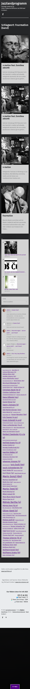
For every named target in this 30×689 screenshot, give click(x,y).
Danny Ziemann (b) (11, 405)
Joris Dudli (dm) (17, 464)
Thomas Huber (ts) (17, 533)
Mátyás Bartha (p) (12, 502)
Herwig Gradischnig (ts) (11, 447)
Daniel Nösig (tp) (9, 402)
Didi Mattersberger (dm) (12, 410)
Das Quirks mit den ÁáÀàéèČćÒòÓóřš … (15, 272)
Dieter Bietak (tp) (7, 412)
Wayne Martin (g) (20, 542)
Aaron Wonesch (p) (7, 370)
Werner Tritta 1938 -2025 (11, 289)
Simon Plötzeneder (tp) (21, 531)
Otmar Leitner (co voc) (8, 513)
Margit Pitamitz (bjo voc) (20, 473)
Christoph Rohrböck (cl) (9, 394)
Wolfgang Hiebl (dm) (9, 547)
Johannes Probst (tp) (7, 459)
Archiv (4, 299)
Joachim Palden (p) (10, 452)
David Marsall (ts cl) (8, 407)
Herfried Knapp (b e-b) (11, 443)
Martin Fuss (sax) (8, 482)
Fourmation (8, 216)
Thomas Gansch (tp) (7, 533)
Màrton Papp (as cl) (8, 499)
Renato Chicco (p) (19, 520)
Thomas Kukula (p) (19, 535)
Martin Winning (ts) (8, 491)
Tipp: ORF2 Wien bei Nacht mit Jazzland (15, 255)
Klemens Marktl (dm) (18, 470)
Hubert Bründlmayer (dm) (9, 449)
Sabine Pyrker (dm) (19, 528)
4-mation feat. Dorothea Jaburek (13, 66)
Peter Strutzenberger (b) (20, 515)
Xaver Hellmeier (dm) (8, 555)
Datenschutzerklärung (19, 612)
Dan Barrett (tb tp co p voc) (9, 399)
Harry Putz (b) (6, 429)
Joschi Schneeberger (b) (12, 468)
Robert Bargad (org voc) (8, 524)
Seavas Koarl (15, 310)
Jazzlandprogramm (14, 3)
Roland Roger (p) (6, 526)
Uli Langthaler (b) (9, 542)
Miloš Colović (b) (9, 494)
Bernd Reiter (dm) (19, 380)
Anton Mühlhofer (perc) (10, 378)
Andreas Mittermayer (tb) (9, 372)
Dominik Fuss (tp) (16, 412)
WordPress (4, 612)
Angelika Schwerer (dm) (9, 376)
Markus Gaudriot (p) (10, 480)
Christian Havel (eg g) (11, 390)
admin (8, 310)
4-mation (7, 167)
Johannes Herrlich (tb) (10, 457)
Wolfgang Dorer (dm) (10, 545)
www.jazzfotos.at (6, 571)
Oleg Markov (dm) (17, 507)
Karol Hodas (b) (8, 470)
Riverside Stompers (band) (10, 522)
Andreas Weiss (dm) (8, 374)
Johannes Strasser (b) (11, 461)
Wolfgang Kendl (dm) (11, 550)
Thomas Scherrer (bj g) (12, 538)
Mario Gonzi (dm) (12, 476)
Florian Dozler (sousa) (8, 422)
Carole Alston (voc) (8, 387)
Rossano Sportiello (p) (8, 528)
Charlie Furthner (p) (19, 387)
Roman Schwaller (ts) (18, 526)
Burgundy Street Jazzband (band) (10, 385)
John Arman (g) (6, 465)
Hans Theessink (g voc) (19, 427)
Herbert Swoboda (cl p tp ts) (14, 436)
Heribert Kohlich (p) (8, 445)
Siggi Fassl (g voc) (9, 531)
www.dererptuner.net (21, 582)
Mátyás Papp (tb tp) (10, 505)
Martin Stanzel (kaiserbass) (10, 486)
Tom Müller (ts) (7, 540)
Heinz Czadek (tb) (13, 429)
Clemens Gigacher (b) (21, 394)
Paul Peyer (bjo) (17, 513)
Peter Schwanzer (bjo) (9, 515)
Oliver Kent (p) (10, 510)
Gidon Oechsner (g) (8, 427)
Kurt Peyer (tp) (8, 473)
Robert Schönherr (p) (20, 524)
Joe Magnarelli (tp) (7, 454)
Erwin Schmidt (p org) (12, 420)
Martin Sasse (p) (17, 482)
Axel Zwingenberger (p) (8, 380)
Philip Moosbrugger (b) (9, 517)
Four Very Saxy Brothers (18, 353)
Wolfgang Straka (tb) (11, 552)
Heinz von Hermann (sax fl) (11, 431)
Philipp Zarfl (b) (9, 520)
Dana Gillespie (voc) (10, 397)
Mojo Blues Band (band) (12, 497)
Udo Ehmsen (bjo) (16, 540)
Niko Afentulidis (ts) (7, 507)
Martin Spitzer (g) (7, 484)
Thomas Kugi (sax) (8, 535)
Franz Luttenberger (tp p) (12, 425)
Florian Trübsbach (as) (19, 422)
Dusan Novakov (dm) (19, 415)
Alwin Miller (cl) (15, 370)
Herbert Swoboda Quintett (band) (10, 440)
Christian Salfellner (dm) (11, 392)
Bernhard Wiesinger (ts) (11, 383)
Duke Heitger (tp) (7, 414)
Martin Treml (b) (10, 488)
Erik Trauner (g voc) (10, 417)
